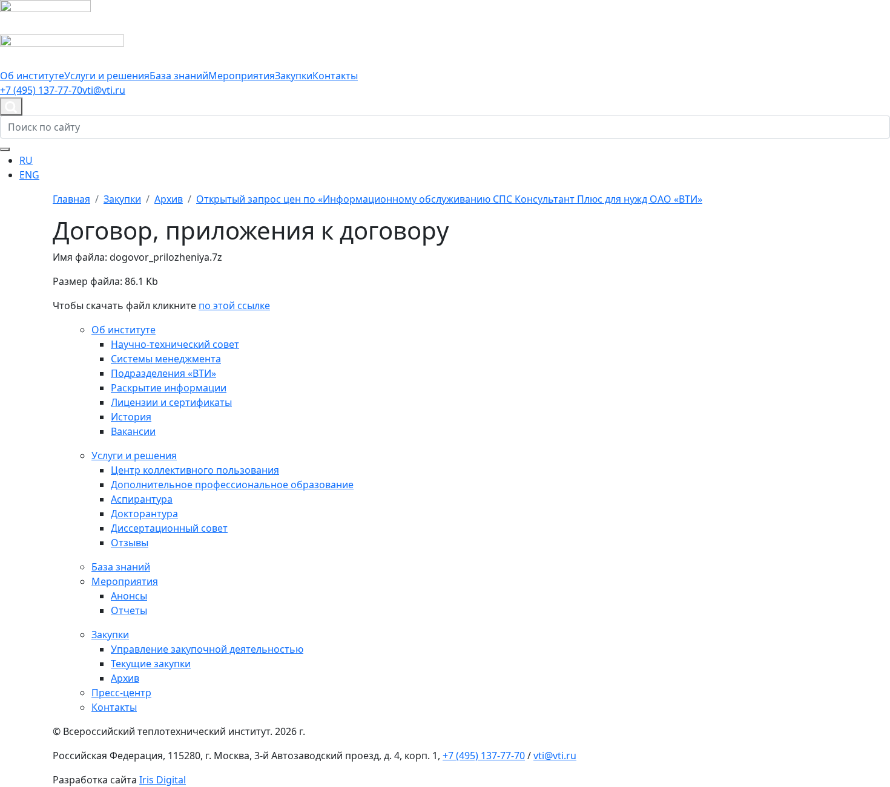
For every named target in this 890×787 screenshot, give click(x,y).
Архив (125, 678)
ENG (29, 174)
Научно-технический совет (175, 344)
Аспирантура (142, 499)
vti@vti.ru (103, 90)
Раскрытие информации (168, 387)
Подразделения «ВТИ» (163, 373)
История (131, 416)
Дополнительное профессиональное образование (232, 484)
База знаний (179, 75)
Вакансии (133, 431)
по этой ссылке (234, 305)
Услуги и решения (107, 75)
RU (26, 160)
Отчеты (129, 610)
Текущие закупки (151, 663)
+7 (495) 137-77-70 (41, 90)
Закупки (293, 75)
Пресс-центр (121, 692)
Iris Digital (162, 779)
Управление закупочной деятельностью (207, 649)
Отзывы (129, 542)
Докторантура (144, 513)
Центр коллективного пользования (195, 470)
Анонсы (129, 595)
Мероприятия (241, 75)
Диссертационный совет (169, 528)
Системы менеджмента (166, 358)
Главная (71, 199)
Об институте (32, 75)
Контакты (335, 75)
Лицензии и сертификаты (171, 402)
